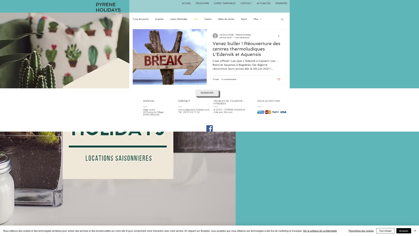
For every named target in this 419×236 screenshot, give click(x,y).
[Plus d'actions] (280, 36)
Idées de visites (226, 19)
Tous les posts (141, 19)
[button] (282, 19)
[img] (260, 112)
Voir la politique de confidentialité (320, 230)
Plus (256, 19)
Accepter (403, 230)
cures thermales (178, 19)
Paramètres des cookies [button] (361, 230)
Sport (244, 19)
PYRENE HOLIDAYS (108, 7)
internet (159, 19)
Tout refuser (385, 230)
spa (196, 19)
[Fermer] (415, 230)
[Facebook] (209, 128)
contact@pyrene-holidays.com (193, 109)
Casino (208, 19)
